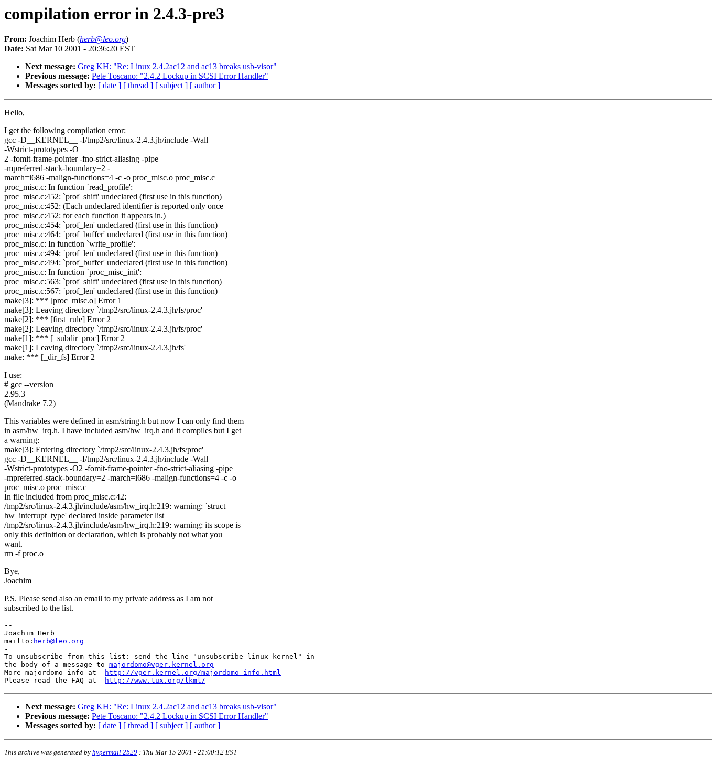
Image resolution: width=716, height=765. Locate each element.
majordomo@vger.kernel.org (161, 664)
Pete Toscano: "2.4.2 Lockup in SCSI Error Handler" (180, 75)
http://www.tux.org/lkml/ (155, 680)
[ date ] (109, 85)
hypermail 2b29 (114, 752)
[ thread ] (138, 85)
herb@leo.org (59, 641)
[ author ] (205, 85)
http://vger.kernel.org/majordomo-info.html (193, 672)
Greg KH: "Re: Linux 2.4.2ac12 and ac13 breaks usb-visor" (177, 66)
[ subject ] (171, 85)
